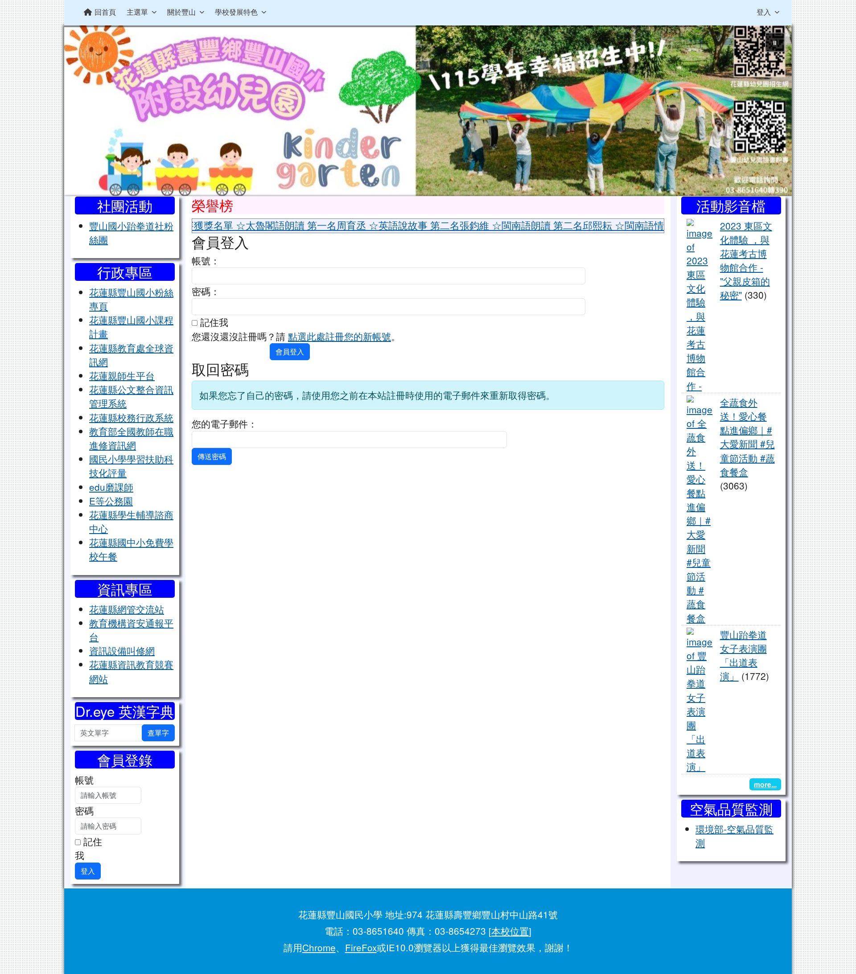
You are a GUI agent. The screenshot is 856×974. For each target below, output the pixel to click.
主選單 (137, 12)
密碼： (206, 291)
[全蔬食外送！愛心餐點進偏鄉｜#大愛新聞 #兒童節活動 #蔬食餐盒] (699, 508)
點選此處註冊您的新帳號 (339, 336)
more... (765, 784)
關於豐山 (181, 12)
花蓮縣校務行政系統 (131, 417)
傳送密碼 (212, 456)
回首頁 (105, 12)
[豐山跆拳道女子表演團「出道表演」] (699, 699)
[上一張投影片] (86, 112)
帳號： (206, 260)
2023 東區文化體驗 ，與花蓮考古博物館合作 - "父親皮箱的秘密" (746, 260)
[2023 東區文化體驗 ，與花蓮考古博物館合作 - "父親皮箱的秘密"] (699, 304)
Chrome (319, 947)
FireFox (361, 947)
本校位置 (510, 930)
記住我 (88, 848)
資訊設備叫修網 (122, 650)
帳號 (84, 779)
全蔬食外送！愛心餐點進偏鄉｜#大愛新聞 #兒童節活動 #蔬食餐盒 (747, 436)
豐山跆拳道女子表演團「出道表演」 (743, 655)
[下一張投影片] (770, 112)
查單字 (158, 732)
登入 (764, 12)
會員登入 (290, 351)
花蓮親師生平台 (122, 375)
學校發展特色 (236, 12)
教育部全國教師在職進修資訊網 (131, 438)
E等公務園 (111, 500)
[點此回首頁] (428, 110)
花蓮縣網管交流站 (126, 609)
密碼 (84, 810)
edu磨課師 (111, 486)
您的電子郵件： (224, 423)
